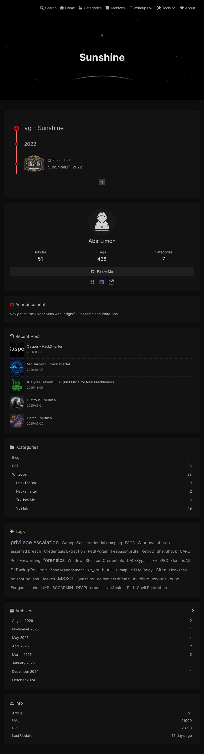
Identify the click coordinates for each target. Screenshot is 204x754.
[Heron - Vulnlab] (17, 421)
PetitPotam (98, 551)
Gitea (161, 569)
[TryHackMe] (111, 282)
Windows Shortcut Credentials (96, 560)
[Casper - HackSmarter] (17, 349)
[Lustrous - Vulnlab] (17, 403)
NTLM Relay (141, 570)
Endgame (19, 587)
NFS (45, 587)
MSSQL (66, 579)
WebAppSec (73, 542)
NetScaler (114, 587)
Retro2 (148, 551)
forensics (54, 560)
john (34, 587)
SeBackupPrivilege (29, 569)
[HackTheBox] (92, 282)
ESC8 (130, 542)
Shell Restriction (152, 587)
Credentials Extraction (64, 551)
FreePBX (160, 560)
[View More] (193, 611)
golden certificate (113, 579)
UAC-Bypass (138, 560)
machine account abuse (156, 578)
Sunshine (85, 579)
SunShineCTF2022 (65, 167)
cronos (96, 587)
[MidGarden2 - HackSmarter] (17, 367)
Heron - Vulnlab (39, 418)
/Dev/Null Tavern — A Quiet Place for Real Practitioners (70, 382)
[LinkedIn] (102, 282)
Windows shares (154, 542)
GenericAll (180, 560)
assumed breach (26, 551)
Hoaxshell (178, 570)
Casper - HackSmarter (44, 346)
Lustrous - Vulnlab (41, 400)
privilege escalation (35, 542)
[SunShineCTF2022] (34, 164)
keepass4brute (125, 551)
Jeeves (48, 579)
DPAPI (81, 587)
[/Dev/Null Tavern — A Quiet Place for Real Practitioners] (17, 385)
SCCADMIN (62, 587)
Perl (130, 587)
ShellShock (167, 551)
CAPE (185, 551)
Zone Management (67, 570)
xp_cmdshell (99, 569)
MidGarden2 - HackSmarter (48, 364)
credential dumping (104, 542)
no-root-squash (25, 579)
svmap (121, 570)
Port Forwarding (25, 560)
